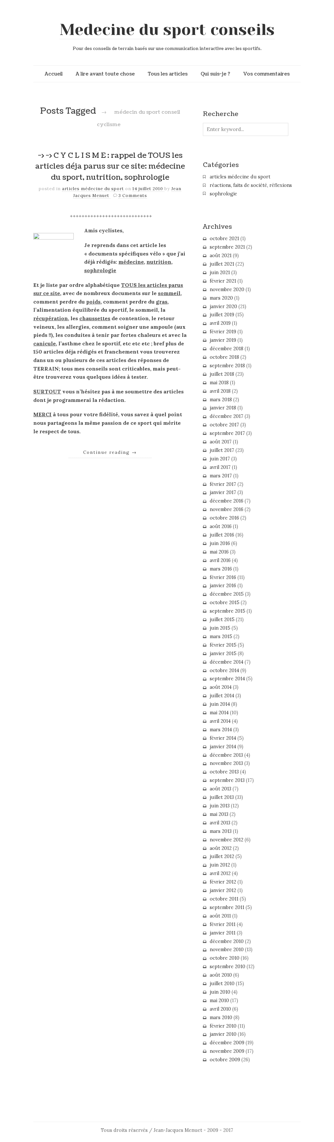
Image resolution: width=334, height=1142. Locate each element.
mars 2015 (221, 636)
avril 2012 (220, 873)
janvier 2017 (223, 492)
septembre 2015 (227, 611)
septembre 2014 (227, 679)
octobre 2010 (224, 958)
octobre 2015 (224, 602)
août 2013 (220, 789)
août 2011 (220, 916)
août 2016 (221, 526)
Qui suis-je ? (215, 74)
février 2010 (223, 1026)
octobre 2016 (224, 518)
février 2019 (223, 332)
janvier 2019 (223, 340)
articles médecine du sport (93, 188)
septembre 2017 (227, 433)
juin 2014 (220, 704)
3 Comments (132, 195)
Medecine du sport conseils (167, 30)
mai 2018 (219, 383)
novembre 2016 (226, 509)
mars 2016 (221, 569)
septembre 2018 (227, 366)
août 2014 (221, 687)
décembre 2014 (226, 662)
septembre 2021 (227, 247)
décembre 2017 (226, 416)
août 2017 (221, 442)
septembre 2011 (227, 907)
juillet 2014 (222, 696)
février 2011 (222, 924)
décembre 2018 (226, 349)
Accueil (54, 74)
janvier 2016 (223, 585)
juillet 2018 (222, 374)
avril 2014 (220, 721)
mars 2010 (221, 1017)
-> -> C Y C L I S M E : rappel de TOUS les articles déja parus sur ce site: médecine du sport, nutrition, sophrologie (110, 166)
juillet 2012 (222, 856)
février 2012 (223, 882)
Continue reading (110, 452)
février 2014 (223, 738)
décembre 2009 (227, 1043)
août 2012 (221, 848)
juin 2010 (220, 992)
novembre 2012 (226, 840)
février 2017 (223, 484)
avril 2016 (220, 560)
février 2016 (223, 577)
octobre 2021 (224, 238)
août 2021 (221, 255)
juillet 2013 (222, 797)
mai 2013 (219, 814)
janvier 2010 (223, 1034)
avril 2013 (220, 823)
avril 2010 (220, 1009)
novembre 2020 (227, 289)
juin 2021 (220, 272)
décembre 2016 (226, 501)
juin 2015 (220, 628)
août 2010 (221, 975)
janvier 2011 (222, 933)
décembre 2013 (226, 755)
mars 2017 (221, 476)
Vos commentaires (266, 74)
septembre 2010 (227, 966)
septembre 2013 (227, 780)
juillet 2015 (222, 619)
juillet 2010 (222, 983)
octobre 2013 (224, 772)
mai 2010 (219, 1000)
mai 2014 (219, 713)
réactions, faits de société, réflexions (251, 185)
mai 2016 (219, 552)
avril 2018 (220, 391)
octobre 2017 (224, 425)
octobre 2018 (224, 357)
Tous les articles (168, 74)
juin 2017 (220, 459)
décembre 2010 (227, 941)
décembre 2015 (227, 594)
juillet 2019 (222, 315)
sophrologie (223, 194)
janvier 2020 (223, 306)
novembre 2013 (226, 763)
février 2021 (223, 281)
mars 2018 (221, 400)
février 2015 (223, 645)
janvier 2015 (223, 653)
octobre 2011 (224, 899)
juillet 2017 (222, 450)
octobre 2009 (225, 1060)
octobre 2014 (224, 670)
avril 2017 (220, 467)
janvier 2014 (223, 747)
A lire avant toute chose (105, 74)
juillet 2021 (222, 264)
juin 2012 (220, 865)
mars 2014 (221, 730)
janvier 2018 (223, 408)
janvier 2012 (223, 890)
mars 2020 (221, 298)
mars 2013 (221, 831)
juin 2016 (220, 543)
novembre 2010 (227, 949)
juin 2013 (220, 806)
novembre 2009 (227, 1051)
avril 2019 (220, 323)
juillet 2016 (222, 535)
